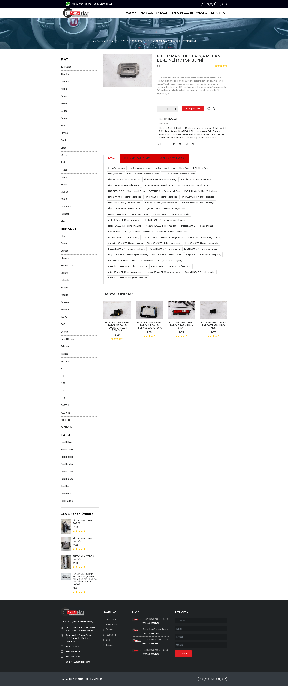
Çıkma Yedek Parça (116, 168)
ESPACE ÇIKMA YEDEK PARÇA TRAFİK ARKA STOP (181, 325)
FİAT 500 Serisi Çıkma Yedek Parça (158, 185)
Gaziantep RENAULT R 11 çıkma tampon (125, 243)
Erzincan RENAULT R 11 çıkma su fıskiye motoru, (163, 237)
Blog (108, 640)
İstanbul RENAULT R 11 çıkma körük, (164, 249)
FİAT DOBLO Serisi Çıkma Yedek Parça (197, 197)
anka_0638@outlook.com (78, 662)
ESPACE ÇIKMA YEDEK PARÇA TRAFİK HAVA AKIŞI (213, 325)
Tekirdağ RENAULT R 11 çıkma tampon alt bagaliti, (165, 220)
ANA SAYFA (131, 13)
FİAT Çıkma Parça (200, 168)
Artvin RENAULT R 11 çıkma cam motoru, (125, 272)
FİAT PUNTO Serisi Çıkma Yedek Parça (160, 179)
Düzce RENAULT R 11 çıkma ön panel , (197, 226)
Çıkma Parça (184, 168)
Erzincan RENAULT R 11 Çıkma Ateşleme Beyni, (128, 214)
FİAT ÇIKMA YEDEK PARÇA (83, 522)
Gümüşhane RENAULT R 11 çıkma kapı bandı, (127, 266)
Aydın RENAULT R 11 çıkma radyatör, (124, 220)
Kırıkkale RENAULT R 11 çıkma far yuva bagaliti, (161, 260)
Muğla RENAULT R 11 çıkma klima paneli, (203, 255)
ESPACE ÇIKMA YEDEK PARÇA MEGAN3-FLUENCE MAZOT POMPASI (117, 326)
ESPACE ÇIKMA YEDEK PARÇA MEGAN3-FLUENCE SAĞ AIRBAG (149, 325)
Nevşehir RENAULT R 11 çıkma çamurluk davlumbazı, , (192, 137)
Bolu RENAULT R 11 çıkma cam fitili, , (195, 131)
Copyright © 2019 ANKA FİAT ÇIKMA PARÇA (81, 679)
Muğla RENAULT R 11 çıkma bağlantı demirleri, (128, 255)
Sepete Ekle (194, 108)
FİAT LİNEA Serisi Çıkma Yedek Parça (179, 174)
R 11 (123, 41)
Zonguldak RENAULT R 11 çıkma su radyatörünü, (164, 208)
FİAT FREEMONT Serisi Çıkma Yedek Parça (126, 191)
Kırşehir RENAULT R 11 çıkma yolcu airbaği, (171, 214)
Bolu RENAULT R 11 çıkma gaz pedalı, (204, 237)
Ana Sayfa (97, 41)
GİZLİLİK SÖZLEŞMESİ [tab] (172, 158)
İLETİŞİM (215, 13)
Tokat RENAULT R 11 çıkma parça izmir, (201, 249)
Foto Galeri (111, 635)
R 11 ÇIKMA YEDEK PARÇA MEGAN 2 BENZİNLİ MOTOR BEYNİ (190, 58)
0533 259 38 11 (73, 651)
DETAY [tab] (111, 158)
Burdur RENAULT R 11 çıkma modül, (123, 237)
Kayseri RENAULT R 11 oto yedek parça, (164, 272)
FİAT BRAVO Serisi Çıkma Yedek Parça (124, 197)
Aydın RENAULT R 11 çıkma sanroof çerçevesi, (171, 266)
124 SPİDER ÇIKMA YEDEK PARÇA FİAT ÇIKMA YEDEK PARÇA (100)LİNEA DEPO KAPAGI (85, 579)
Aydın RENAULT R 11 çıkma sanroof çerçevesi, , (190, 128)
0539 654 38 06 (73, 646)
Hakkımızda (111, 624)
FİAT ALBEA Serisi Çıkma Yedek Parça (200, 191)
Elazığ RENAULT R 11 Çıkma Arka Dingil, (125, 226)
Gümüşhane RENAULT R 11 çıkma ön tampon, (127, 278)
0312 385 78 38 (73, 657)
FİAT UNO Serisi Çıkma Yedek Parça (123, 185)
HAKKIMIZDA (146, 13)
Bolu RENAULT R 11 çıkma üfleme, (123, 260)
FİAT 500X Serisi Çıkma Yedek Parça (192, 185)
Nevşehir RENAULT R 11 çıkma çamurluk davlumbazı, (131, 231)
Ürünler (109, 629)
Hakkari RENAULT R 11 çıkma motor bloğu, (126, 249)
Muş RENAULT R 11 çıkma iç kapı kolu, (201, 243)
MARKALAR (161, 13)
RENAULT (112, 41)
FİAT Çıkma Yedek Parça (139, 168)
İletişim (109, 645)
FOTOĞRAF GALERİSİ (182, 13)
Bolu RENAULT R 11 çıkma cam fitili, (167, 255)
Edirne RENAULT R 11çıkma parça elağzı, (164, 243)
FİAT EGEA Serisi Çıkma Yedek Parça (143, 174)
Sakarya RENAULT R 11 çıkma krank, (161, 226)
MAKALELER (202, 13)
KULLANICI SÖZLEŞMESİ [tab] (137, 158)
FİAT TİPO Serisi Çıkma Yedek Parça (196, 179)
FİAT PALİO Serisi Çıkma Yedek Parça (124, 179)
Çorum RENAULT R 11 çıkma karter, (200, 272)
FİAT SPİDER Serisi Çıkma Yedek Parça (124, 203)
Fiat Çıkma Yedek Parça (155, 619)
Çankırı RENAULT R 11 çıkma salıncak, (174, 231)
